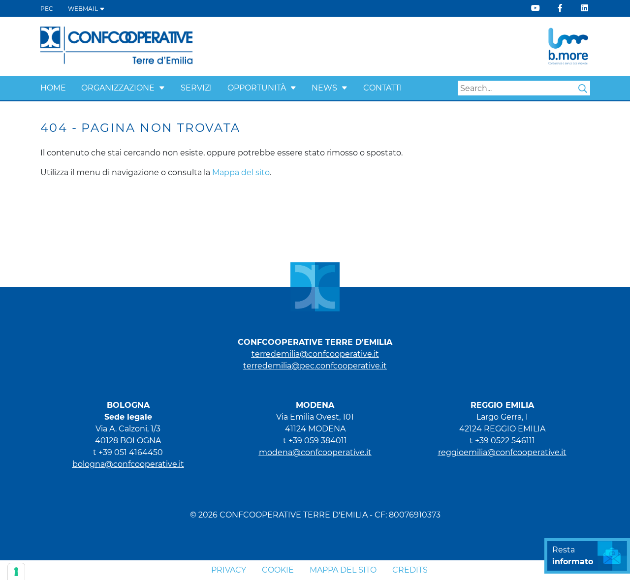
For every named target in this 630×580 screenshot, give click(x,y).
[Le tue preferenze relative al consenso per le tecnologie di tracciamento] (16, 571)
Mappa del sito (241, 172)
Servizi (196, 87)
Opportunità (256, 87)
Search (582, 88)
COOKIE (278, 570)
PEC (46, 8)
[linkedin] (584, 8)
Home (53, 87)
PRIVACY (228, 570)
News (324, 87)
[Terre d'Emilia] (116, 45)
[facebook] (560, 8)
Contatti (382, 87)
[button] (161, 87)
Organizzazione (118, 87)
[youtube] (535, 8)
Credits (410, 570)
